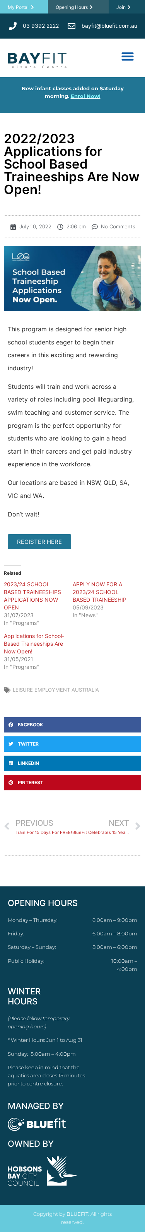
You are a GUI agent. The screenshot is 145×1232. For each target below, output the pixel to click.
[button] (127, 56)
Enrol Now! (86, 96)
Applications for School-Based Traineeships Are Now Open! (34, 644)
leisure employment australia (56, 690)
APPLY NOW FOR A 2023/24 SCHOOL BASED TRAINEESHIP (99, 592)
